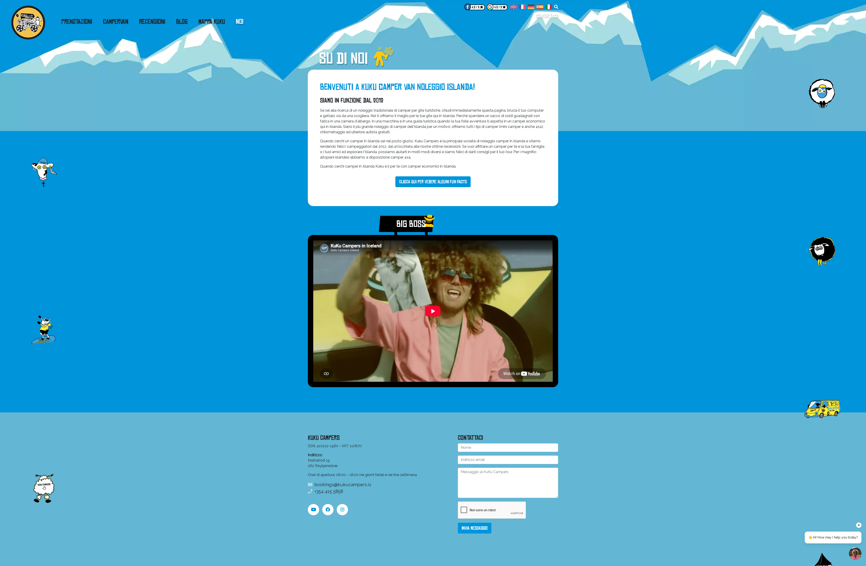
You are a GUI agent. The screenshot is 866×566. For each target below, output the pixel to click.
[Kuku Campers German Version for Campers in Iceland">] (531, 8)
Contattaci (547, 15)
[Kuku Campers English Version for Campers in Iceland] (513, 8)
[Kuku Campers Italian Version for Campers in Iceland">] (548, 8)
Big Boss (406, 224)
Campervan (115, 21)
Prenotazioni (76, 21)
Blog (182, 21)
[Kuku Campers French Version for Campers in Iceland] (522, 8)
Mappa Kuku (211, 21)
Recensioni (152, 21)
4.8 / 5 (475, 7)
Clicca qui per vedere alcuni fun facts (433, 181)
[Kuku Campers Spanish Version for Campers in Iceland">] (540, 8)
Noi (239, 21)
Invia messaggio (475, 528)
